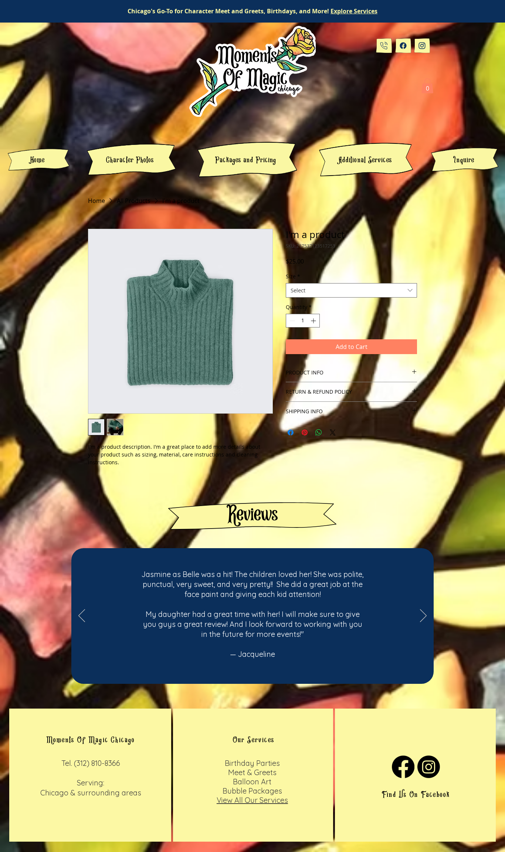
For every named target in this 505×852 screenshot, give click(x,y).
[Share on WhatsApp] (318, 432)
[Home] (384, 45)
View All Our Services (252, 800)
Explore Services (354, 11)
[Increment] (314, 320)
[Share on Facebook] (290, 432)
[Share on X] (332, 432)
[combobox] (351, 290)
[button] (427, 86)
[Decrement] (291, 320)
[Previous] (81, 616)
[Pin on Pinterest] (304, 432)
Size (293, 276)
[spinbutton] (302, 320)
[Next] (423, 616)
